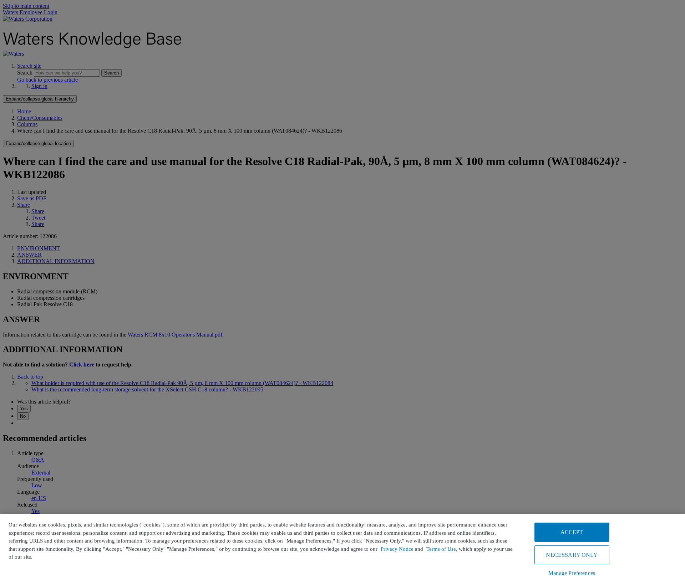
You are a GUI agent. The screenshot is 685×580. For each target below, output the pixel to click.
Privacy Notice (397, 549)
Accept (571, 532)
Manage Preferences (571, 573)
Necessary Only (571, 555)
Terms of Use (441, 549)
